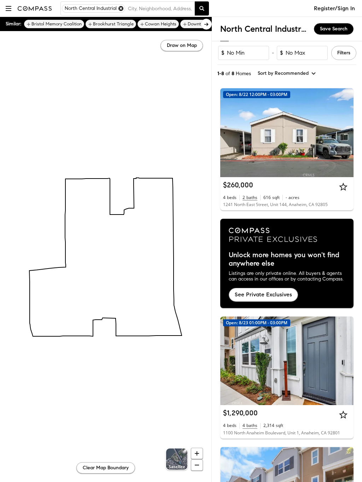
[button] (8, 8)
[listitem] (54, 24)
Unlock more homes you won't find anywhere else (284, 259)
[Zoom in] (197, 453)
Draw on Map (182, 45)
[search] (202, 8)
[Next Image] (345, 132)
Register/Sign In (334, 8)
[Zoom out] (197, 465)
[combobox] (159, 8)
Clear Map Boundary (106, 468)
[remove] (121, 8)
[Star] (343, 186)
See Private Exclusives (263, 294)
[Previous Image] (228, 132)
